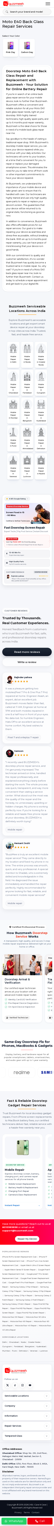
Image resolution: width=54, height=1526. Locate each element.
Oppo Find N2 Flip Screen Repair (30, 1313)
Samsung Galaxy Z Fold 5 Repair (30, 1300)
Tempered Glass (13, 1436)
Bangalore (29, 1346)
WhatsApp (16, 1521)
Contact (35, 1512)
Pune (14, 1351)
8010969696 (10, 1227)
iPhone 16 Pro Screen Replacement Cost (19, 1257)
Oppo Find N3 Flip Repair (21, 1308)
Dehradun (23, 1351)
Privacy (18, 1512)
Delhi (4, 1342)
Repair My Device (27, 1239)
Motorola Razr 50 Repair (13, 1317)
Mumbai (6, 1351)
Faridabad (18, 1346)
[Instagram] (23, 1385)
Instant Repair (22, 1205)
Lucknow (44, 1351)
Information (11, 1416)
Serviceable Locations (17, 1395)
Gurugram (7, 1346)
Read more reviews (27, 651)
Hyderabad (41, 1346)
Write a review (27, 662)
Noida (23, 1342)
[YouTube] (30, 1385)
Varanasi (33, 1351)
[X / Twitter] (7, 1385)
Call (42, 1521)
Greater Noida (34, 1342)
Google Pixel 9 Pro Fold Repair (21, 1282)
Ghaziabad (14, 1342)
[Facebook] (15, 1385)
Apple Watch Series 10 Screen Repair (20, 1269)
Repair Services (13, 1426)
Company (10, 1405)
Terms (27, 1512)
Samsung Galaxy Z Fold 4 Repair (16, 1304)
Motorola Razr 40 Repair (26, 1325)
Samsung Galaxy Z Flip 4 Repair (18, 1295)
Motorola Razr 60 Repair (21, 1321)
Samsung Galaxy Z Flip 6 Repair (24, 1287)
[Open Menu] (48, 4)
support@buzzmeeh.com (17, 1230)
